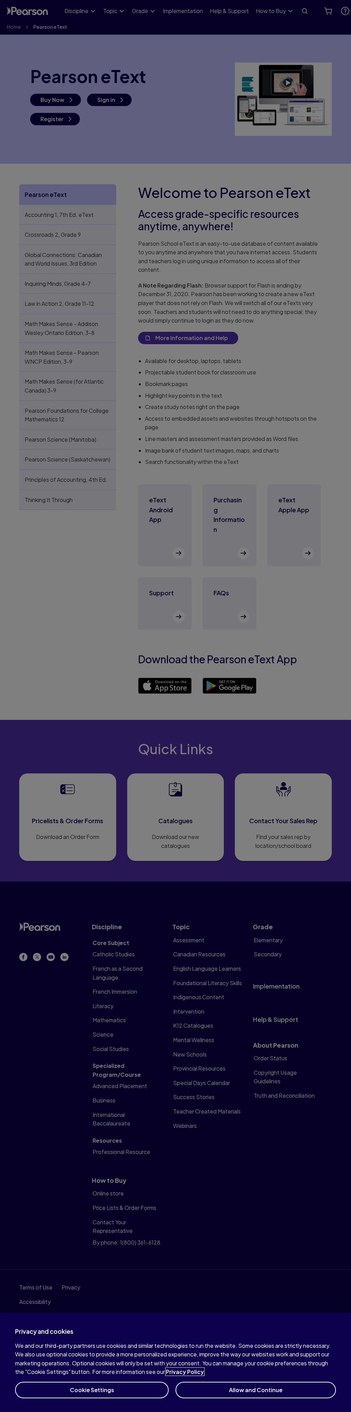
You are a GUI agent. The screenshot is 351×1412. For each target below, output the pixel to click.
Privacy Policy (185, 1371)
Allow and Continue (255, 1389)
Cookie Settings (92, 1389)
